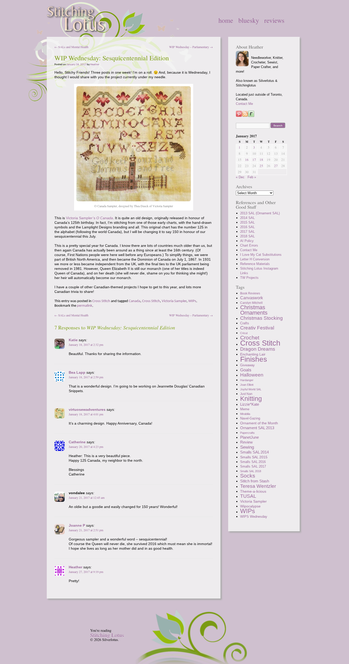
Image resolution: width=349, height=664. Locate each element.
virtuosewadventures (87, 409)
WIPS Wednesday (253, 516)
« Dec (240, 177)
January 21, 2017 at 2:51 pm (86, 530)
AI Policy (247, 241)
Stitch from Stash (254, 481)
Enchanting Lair (252, 354)
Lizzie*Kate (249, 404)
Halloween (251, 375)
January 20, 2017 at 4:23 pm (86, 447)
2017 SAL (247, 232)
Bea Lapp (77, 372)
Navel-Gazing (250, 418)
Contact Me (244, 104)
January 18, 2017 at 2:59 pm (86, 377)
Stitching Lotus (107, 635)
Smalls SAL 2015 (253, 457)
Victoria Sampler (174, 301)
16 (247, 159)
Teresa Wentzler (258, 486)
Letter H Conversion (255, 259)
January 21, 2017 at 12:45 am (86, 497)
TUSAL (248, 496)
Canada (134, 301)
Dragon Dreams (257, 349)
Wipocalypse (250, 506)
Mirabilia (245, 413)
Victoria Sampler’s (89, 218)
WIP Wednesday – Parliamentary (191, 47)
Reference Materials (255, 264)
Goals (245, 370)
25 (261, 165)
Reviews (274, 20)
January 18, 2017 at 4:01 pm (86, 414)
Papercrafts (247, 432)
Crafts (244, 323)
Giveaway (247, 365)
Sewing (247, 447)
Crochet (249, 337)
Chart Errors (249, 245)
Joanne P (77, 525)
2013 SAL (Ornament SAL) (260, 213)
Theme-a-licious (253, 491)
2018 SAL (247, 236)
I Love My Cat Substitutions (261, 255)
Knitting (251, 398)
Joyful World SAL (250, 389)
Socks (247, 476)
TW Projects (249, 278)
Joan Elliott (246, 384)
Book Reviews (250, 293)
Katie (73, 340)
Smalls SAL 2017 (253, 466)
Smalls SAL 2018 (250, 471)
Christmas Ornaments (253, 310)
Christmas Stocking (261, 318)
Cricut (244, 333)
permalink (84, 306)
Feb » (252, 177)
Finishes (253, 359)
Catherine (77, 442)
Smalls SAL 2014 (254, 452)
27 (276, 165)
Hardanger (246, 380)
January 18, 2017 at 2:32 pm (86, 344)
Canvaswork (251, 298)
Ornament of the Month (259, 423)
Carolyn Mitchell (251, 303)
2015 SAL (247, 222)
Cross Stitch (101, 301)
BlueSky (248, 20)
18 (261, 159)
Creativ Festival (257, 327)
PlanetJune (249, 437)
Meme (244, 409)
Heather (94, 64)
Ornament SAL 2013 (257, 428)
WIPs (192, 301)
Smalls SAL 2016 (253, 462)
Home (225, 20)
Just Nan (246, 394)
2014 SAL (247, 218)
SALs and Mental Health (71, 47)
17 (254, 159)
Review (246, 442)
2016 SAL (247, 227)
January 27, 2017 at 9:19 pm (86, 572)
